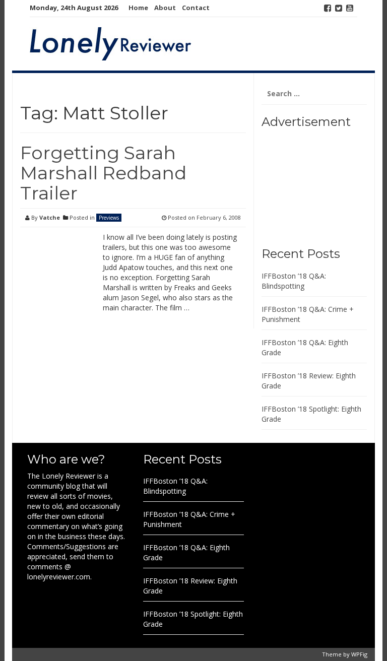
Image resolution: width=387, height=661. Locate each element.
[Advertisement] (324, 184)
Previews (109, 217)
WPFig (359, 654)
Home (138, 7)
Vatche (49, 217)
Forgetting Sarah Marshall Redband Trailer (103, 173)
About (165, 7)
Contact (196, 7)
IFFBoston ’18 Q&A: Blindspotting (294, 281)
